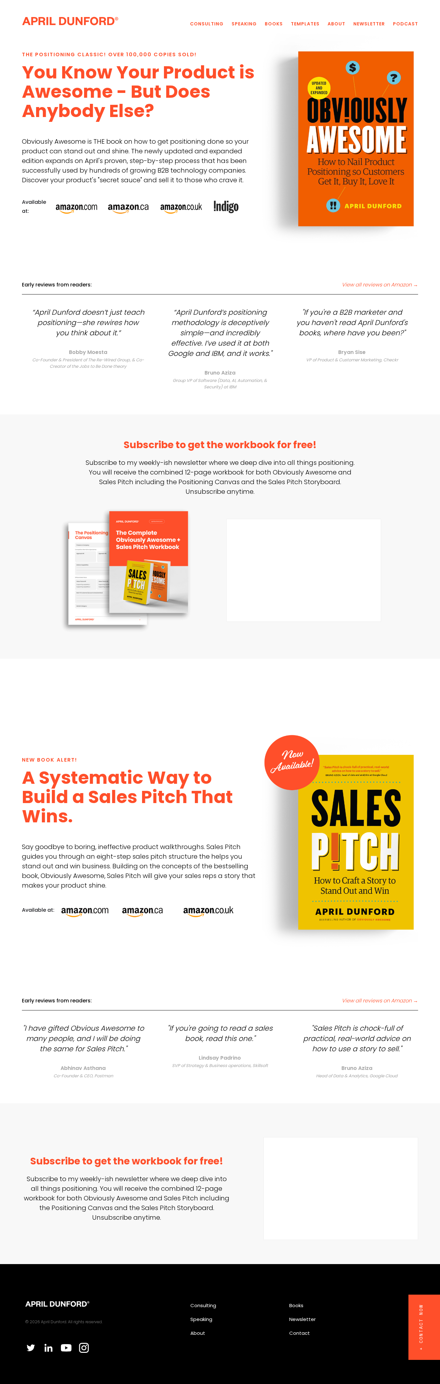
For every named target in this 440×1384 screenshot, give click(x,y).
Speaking (244, 24)
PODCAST (405, 24)
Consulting (207, 24)
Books (274, 24)
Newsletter (369, 24)
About (336, 24)
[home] (70, 20)
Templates (305, 24)
